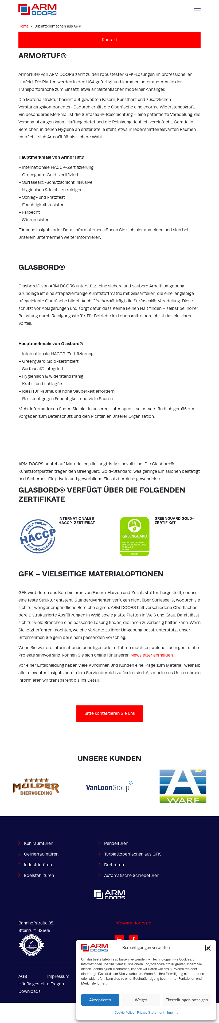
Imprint (172, 1012)
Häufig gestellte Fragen (41, 984)
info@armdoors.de (133, 923)
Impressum (58, 976)
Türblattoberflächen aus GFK (132, 854)
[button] (208, 947)
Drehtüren (114, 864)
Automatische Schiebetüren (131, 875)
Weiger (141, 1000)
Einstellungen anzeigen (187, 1000)
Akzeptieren (100, 1000)
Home (23, 26)
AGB (22, 976)
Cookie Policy (124, 1012)
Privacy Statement (151, 1012)
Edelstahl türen (39, 875)
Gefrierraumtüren (41, 854)
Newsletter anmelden (152, 655)
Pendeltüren (116, 843)
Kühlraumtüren (38, 843)
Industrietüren (38, 864)
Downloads (29, 991)
